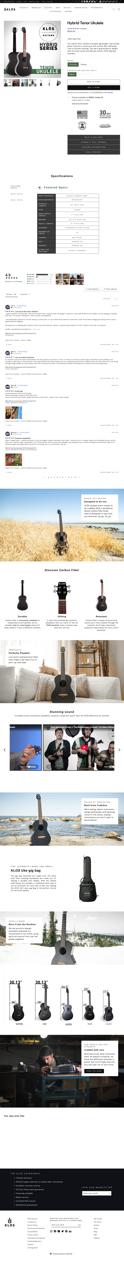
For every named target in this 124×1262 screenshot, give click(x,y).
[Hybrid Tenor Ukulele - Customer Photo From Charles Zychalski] (73, 276)
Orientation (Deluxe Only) (82, 70)
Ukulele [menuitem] (67, 8)
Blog (95, 1232)
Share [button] (10, 344)
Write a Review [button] (111, 289)
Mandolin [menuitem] (36, 8)
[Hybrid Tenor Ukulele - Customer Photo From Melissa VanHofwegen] (66, 276)
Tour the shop (94, 1071)
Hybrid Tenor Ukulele (12, 340)
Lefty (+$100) (84, 74)
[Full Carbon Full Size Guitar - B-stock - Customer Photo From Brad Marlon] (73, 282)
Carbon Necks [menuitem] (81, 8)
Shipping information (94, 147)
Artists (96, 1225)
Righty (72, 74)
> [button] (79, 477)
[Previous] (5, 750)
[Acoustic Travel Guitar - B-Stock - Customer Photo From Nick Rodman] (80, 282)
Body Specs (17, 194)
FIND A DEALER (47, 1)
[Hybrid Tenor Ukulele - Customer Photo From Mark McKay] (59, 276)
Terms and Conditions (36, 1228)
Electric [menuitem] (48, 8)
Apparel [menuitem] (68, 11)
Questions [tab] (24, 294)
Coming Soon (33, 1248)
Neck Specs (17, 200)
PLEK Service (33, 1219)
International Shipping (36, 1238)
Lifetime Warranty (34, 1241)
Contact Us (32, 1222)
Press (96, 1228)
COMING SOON (34, 1)
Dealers (97, 1238)
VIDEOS (19, 1)
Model (70, 61)
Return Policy (33, 1225)
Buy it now (94, 87)
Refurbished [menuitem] (97, 8)
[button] (7, 83)
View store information (80, 103)
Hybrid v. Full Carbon (93, 142)
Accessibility (33, 1232)
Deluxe (84, 64)
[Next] (119, 750)
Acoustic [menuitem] (24, 8)
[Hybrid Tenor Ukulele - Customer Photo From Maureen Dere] (59, 282)
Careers (31, 1244)
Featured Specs (16, 187)
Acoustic (73, 64)
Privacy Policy (33, 1235)
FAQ (25, 1)
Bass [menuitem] (58, 8)
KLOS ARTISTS (9, 1)
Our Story (97, 1222)
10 (75, 477)
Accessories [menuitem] (56, 11)
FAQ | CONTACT (93, 152)
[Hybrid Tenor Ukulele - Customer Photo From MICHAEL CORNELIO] (66, 282)
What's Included (94, 137)
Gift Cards (98, 1219)
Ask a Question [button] (93, 289)
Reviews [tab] (9, 294)
